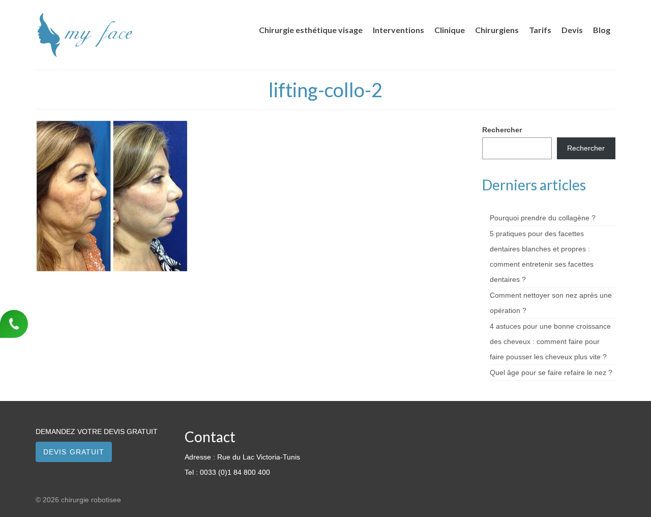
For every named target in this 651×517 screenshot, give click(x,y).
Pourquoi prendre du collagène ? (543, 218)
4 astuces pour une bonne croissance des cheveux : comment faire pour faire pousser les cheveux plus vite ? (550, 341)
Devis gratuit (73, 452)
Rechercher (502, 130)
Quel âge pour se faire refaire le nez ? (551, 372)
